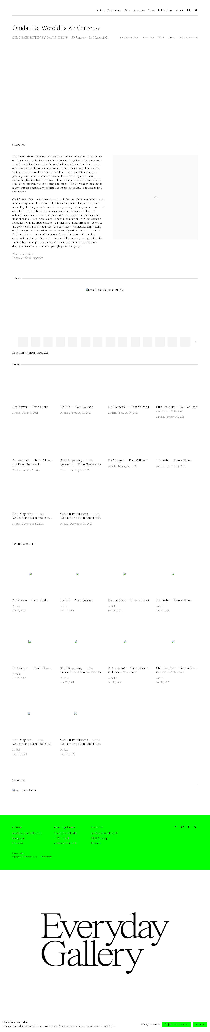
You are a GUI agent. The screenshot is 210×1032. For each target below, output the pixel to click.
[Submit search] (196, 10)
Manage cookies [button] (18, 853)
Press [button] (172, 37)
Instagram (18, 838)
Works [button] (162, 37)
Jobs (189, 10)
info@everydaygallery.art (26, 833)
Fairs (127, 10)
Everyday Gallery (24, 10)
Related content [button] (188, 37)
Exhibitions (114, 10)
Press (151, 10)
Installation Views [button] (129, 37)
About (179, 10)
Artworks (139, 10)
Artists (100, 10)
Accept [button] (200, 1024)
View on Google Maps (195, 826)
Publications (165, 10)
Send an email (182, 826)
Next (197, 90)
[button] (23, 342)
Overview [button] (148, 37)
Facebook (17, 843)
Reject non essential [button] (176, 1024)
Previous (12, 90)
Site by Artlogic (46, 857)
